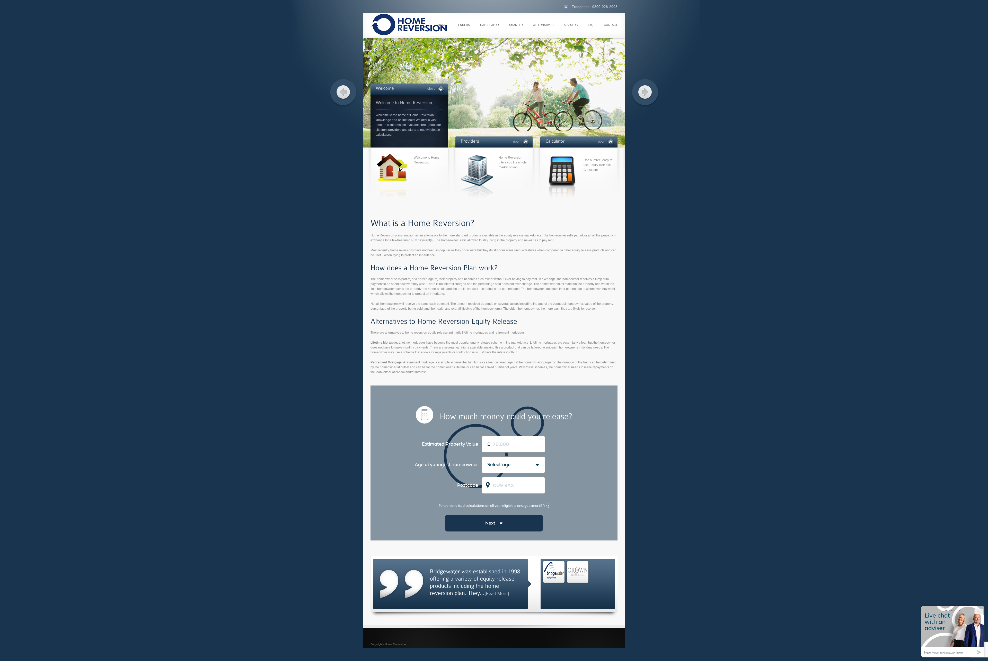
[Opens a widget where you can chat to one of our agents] (952, 631)
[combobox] (487, 465)
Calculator (489, 24)
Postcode (467, 485)
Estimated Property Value (450, 444)
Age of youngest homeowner (446, 464)
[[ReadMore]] (496, 593)
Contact (610, 24)
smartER (516, 24)
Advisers (571, 24)
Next (490, 523)
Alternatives (543, 24)
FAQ (591, 24)
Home (442, 24)
